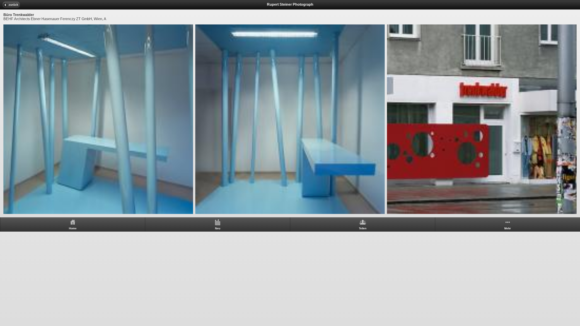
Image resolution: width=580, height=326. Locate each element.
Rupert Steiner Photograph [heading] (290, 4)
